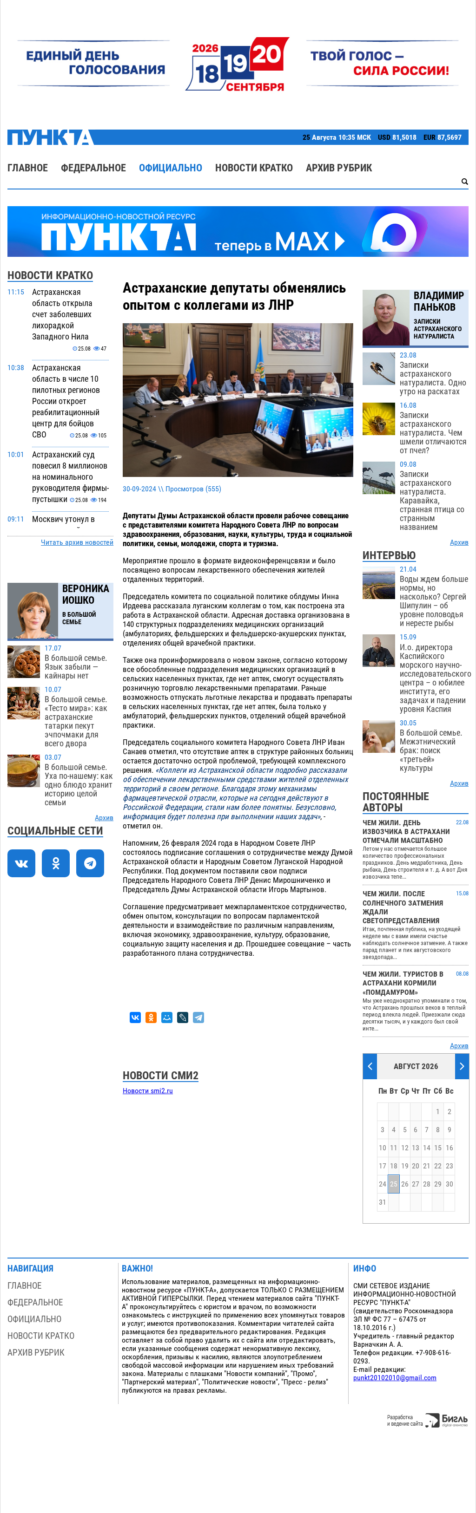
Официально (170, 168)
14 (426, 1148)
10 (382, 1148)
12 (405, 1148)
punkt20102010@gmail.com (394, 1378)
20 (415, 1166)
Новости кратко (254, 168)
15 (438, 1148)
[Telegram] (198, 1017)
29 (438, 1184)
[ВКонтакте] (135, 1017)
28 (426, 1184)
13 (415, 1148)
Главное (27, 168)
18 (393, 1166)
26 (405, 1184)
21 (426, 1166)
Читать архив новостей (77, 542)
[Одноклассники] (151, 1017)
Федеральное (93, 168)
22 (438, 1166)
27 (415, 1184)
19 (405, 1166)
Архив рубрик (339, 168)
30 (449, 1184)
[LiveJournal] (182, 1017)
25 (393, 1184)
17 (382, 1166)
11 (393, 1148)
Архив (104, 818)
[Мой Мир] (166, 1017)
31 (382, 1202)
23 (449, 1166)
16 (449, 1148)
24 (382, 1184)
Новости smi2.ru (148, 1091)
